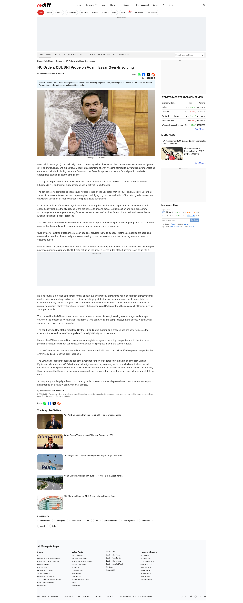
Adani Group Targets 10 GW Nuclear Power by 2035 (89, 435)
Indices (50, 12)
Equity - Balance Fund (113, 561)
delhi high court (129, 521)
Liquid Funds (76, 576)
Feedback (98, 596)
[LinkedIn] (205, 597)
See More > (200, 129)
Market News (45, 55)
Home (78, 5)
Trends (113, 12)
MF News (109, 567)
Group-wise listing (43, 564)
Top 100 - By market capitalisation (49, 579)
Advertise (54, 596)
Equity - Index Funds (113, 555)
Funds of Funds (77, 570)
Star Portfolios (126, 12)
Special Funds (76, 573)
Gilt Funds (75, 567)
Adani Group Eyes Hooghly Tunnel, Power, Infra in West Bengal (93, 476)
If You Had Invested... (147, 561)
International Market (73, 55)
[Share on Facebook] (143, 74)
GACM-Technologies (170, 116)
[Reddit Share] (152, 74)
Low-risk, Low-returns (79, 564)
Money (126, 5)
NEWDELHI (60, 74)
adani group (61, 521)
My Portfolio (139, 12)
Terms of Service (83, 596)
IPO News (50, 570)
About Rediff (41, 596)
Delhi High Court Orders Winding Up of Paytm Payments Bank (93, 455)
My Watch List (145, 558)
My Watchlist (153, 12)
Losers (104, 12)
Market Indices (145, 570)
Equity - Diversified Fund (114, 564)
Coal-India (166, 112)
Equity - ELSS (110, 552)
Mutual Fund (104, 55)
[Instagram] (196, 597)
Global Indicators (146, 564)
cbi (97, 521)
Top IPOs (44, 567)
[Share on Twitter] (148, 74)
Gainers (95, 12)
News (112, 5)
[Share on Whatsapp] (139, 74)
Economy (91, 55)
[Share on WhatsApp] (182, 597)
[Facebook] (191, 597)
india (54, 526)
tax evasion (146, 521)
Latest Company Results (45, 582)
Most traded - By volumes (46, 576)
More (171, 5)
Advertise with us (146, 579)
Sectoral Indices (145, 573)
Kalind (164, 107)
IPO (114, 55)
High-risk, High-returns (79, 558)
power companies (111, 521)
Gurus (155, 5)
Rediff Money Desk (47, 74)
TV (162, 5)
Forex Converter (145, 567)
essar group (76, 521)
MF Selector (76, 586)
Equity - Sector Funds (113, 558)
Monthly (57, 558)
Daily (45, 558)
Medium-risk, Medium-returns (82, 561)
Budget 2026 (110, 570)
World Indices (145, 576)
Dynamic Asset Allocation (80, 579)
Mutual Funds (71, 12)
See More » (200, 163)
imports (43, 526)
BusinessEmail (142, 5)
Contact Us (110, 596)
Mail (103, 5)
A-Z (38, 555)
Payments (90, 5)
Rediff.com (129, 596)
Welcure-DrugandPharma (172, 125)
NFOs (74, 582)
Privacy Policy (68, 596)
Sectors (59, 12)
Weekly (50, 558)
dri (88, 521)
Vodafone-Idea (168, 121)
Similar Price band (43, 573)
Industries (124, 55)
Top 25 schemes (77, 555)
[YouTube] (200, 597)
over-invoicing (45, 521)
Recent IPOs (41, 570)
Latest (57, 55)
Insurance (84, 12)
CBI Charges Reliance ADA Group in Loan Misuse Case (90, 496)
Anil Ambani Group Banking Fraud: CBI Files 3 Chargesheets (92, 415)
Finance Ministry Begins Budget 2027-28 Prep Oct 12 (194, 151)
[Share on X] (186, 597)
